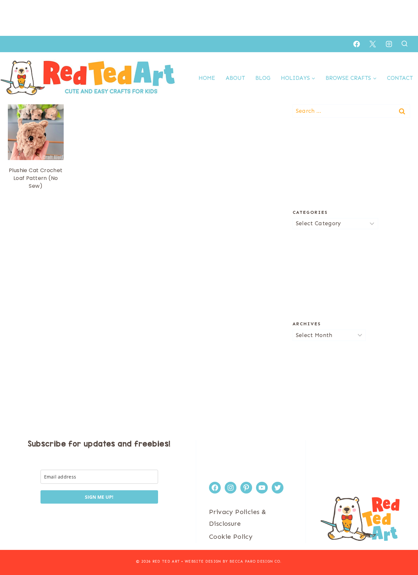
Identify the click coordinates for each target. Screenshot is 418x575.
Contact (400, 78)
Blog (262, 78)
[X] (372, 44)
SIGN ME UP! (99, 497)
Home (207, 78)
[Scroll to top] (401, 548)
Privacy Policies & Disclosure (237, 517)
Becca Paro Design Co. (256, 561)
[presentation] (36, 132)
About (235, 78)
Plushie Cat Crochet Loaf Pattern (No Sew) (36, 178)
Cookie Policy (230, 536)
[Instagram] (388, 44)
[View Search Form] (404, 44)
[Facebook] (356, 44)
